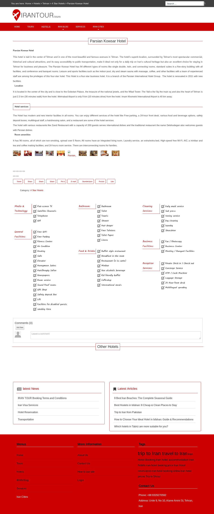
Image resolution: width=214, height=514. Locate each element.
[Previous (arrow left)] (14, 176)
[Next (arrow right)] (17, 176)
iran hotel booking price (159, 465)
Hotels (37, 3)
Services (80, 27)
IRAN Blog (63, 27)
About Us (83, 455)
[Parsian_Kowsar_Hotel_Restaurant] (83, 153)
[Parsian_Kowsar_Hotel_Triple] (94, 153)
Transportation (26, 419)
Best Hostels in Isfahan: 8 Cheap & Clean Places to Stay (145, 405)
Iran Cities (98, 27)
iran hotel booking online (166, 470)
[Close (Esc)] (14, 171)
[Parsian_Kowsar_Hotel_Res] (61, 153)
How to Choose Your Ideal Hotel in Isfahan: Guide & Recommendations (153, 419)
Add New (20, 327)
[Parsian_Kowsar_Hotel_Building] (39, 153)
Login (81, 480)
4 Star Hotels (58, 3)
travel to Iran (174, 453)
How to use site (86, 471)
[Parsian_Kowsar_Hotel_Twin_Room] (105, 153)
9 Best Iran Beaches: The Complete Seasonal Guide (143, 398)
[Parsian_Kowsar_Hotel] (17, 153)
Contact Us (84, 463)
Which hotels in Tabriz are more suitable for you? (141, 426)
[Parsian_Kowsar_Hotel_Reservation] (72, 154)
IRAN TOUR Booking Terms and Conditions (42, 398)
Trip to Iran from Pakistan (128, 412)
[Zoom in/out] (23, 171)
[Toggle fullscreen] (20, 171)
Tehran (45, 3)
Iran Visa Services (28, 405)
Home (28, 3)
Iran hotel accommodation (172, 459)
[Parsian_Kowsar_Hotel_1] (28, 153)
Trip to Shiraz (153, 476)
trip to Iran (150, 453)
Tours (30, 27)
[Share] (17, 171)
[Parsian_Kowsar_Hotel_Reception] (50, 153)
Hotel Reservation (28, 412)
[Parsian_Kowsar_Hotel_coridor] (116, 153)
